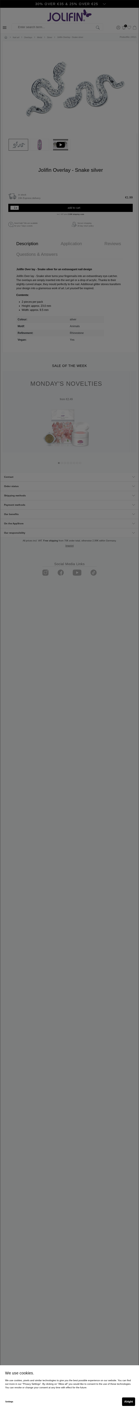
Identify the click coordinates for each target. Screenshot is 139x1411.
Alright (128, 1401)
